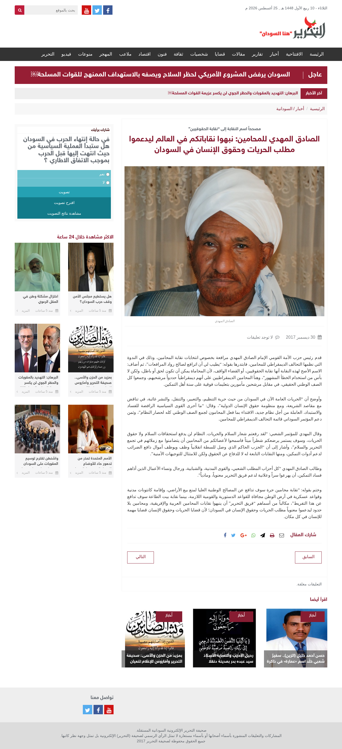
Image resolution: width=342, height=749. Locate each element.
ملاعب (125, 54)
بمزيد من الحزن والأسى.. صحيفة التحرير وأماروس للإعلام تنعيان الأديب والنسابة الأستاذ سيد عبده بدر (154, 659)
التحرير (48, 54)
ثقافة (178, 54)
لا (104, 182)
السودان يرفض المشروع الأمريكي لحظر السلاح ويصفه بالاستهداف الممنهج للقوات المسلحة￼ (160, 75)
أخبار (274, 54)
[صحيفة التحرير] (292, 27)
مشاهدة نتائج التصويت (64, 213)
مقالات (238, 54)
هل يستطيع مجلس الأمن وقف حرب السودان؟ (92, 299)
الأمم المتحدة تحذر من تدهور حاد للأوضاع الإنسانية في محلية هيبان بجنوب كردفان (92, 462)
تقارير (257, 54)
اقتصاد (144, 54)
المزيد (79, 310)
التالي (141, 556)
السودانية (284, 108)
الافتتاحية (294, 54)
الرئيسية (317, 108)
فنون (162, 54)
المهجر (105, 54)
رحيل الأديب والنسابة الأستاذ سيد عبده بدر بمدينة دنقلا (228, 658)
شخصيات (199, 54)
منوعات (85, 54)
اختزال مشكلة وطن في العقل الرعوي (40, 299)
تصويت (64, 192)
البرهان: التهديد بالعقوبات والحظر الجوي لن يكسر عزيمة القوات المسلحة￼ (233, 93)
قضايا (220, 54)
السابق (308, 556)
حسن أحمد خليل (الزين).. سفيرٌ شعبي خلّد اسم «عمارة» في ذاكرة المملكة (296, 659)
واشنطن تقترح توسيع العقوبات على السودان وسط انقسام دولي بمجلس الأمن (37, 462)
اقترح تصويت (64, 202)
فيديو (66, 54)
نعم (102, 174)
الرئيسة (317, 54)
